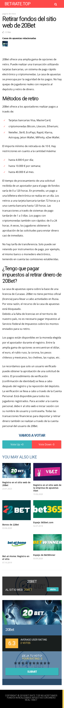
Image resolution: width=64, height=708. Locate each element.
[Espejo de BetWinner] (47, 542)
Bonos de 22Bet (10, 524)
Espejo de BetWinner (44, 554)
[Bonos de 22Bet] (16, 510)
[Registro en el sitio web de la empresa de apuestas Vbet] (47, 472)
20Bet (9, 629)
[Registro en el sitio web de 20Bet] (16, 470)
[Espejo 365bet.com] (47, 509)
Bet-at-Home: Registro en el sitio (15, 557)
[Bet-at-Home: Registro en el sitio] (16, 543)
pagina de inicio (9, 13)
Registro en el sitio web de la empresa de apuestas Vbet (47, 488)
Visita (52, 589)
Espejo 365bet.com (43, 522)
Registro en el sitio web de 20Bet (16, 484)
